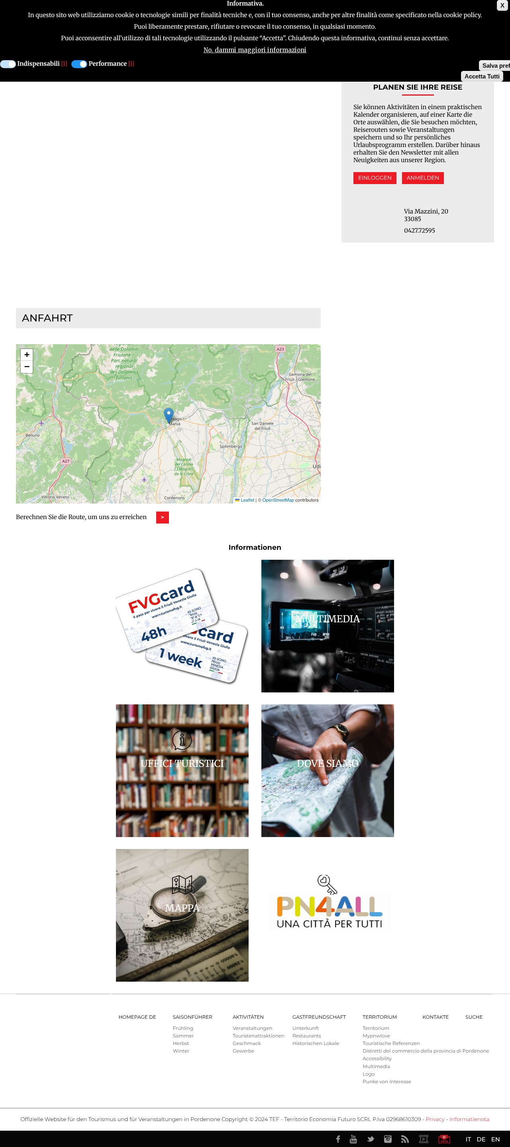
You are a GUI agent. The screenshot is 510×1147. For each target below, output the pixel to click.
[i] (64, 64)
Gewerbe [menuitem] (243, 1051)
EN (495, 1139)
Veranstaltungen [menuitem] (253, 1028)
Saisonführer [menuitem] (192, 1017)
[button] (169, 416)
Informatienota (469, 1119)
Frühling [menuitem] (183, 1028)
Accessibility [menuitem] (377, 1059)
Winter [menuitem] (181, 1051)
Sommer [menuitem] (183, 1036)
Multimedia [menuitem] (376, 1067)
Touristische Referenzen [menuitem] (391, 1044)
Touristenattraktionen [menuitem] (258, 1036)
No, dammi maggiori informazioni (255, 50)
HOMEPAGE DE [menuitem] (137, 1017)
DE (481, 1139)
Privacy (435, 1119)
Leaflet (246, 500)
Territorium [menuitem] (380, 1017)
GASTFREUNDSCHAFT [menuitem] (319, 1017)
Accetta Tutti (482, 76)
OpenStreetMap (278, 500)
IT (468, 1139)
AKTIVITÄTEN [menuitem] (248, 1017)
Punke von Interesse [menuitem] (387, 1082)
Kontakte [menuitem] (435, 1017)
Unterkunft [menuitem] (305, 1028)
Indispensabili (39, 64)
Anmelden (423, 178)
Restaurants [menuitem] (306, 1036)
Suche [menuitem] (474, 1017)
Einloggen (375, 178)
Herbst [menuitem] (181, 1044)
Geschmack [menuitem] (247, 1044)
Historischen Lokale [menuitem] (315, 1044)
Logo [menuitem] (369, 1074)
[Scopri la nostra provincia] (423, 1139)
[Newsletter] (444, 1139)
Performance (108, 64)
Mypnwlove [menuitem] (376, 1036)
